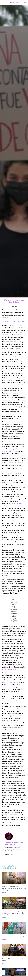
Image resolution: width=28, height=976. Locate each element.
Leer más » (4, 892)
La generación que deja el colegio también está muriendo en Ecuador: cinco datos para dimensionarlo (13, 913)
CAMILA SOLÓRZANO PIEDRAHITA (14, 322)
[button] (24, 2)
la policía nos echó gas (13, 473)
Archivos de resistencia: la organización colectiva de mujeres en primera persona (14, 888)
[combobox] (4, 2)
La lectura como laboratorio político (13, 937)
